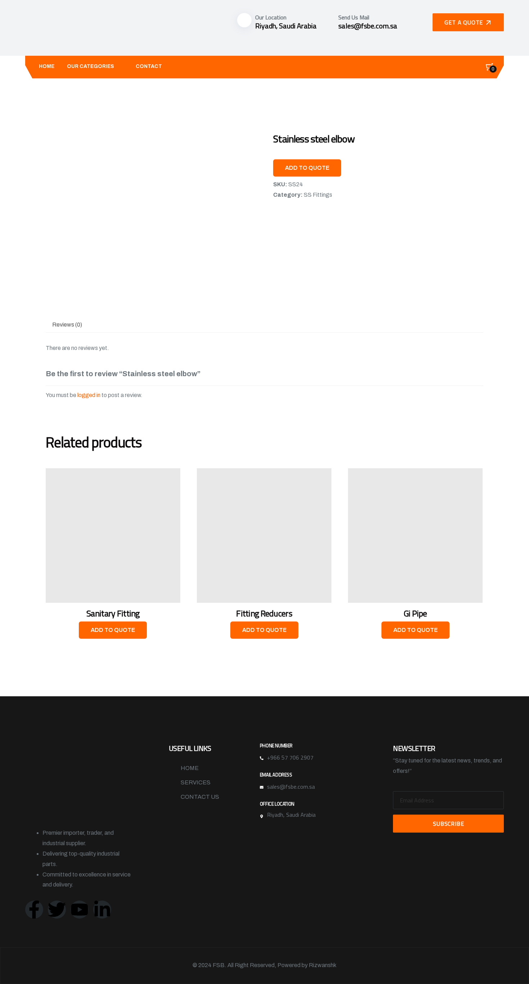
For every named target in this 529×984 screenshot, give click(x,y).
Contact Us (200, 797)
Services (196, 782)
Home (46, 66)
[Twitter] (57, 910)
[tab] (67, 325)
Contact (149, 66)
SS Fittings (318, 195)
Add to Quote (307, 168)
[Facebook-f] (34, 910)
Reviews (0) (67, 325)
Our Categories (90, 66)
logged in (88, 395)
